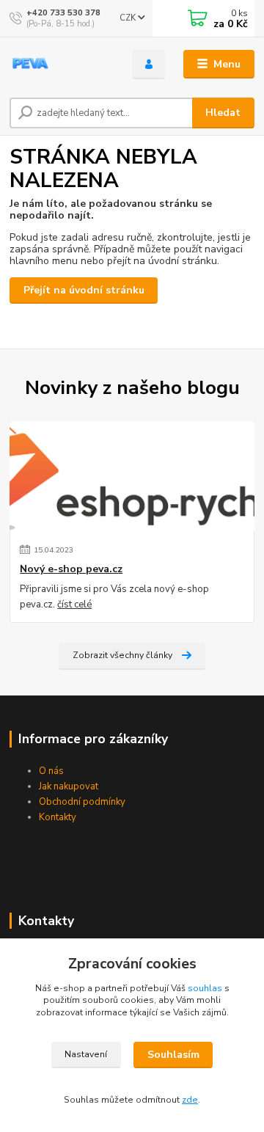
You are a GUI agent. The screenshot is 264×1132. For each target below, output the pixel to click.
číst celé (74, 604)
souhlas (205, 988)
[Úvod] (60, 64)
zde (190, 1100)
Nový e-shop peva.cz (71, 569)
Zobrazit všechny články (122, 655)
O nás (51, 771)
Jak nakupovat (68, 786)
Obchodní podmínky (82, 801)
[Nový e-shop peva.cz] (132, 476)
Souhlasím (173, 1055)
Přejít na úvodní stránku (83, 290)
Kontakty (57, 817)
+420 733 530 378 (63, 12)
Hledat (223, 113)
